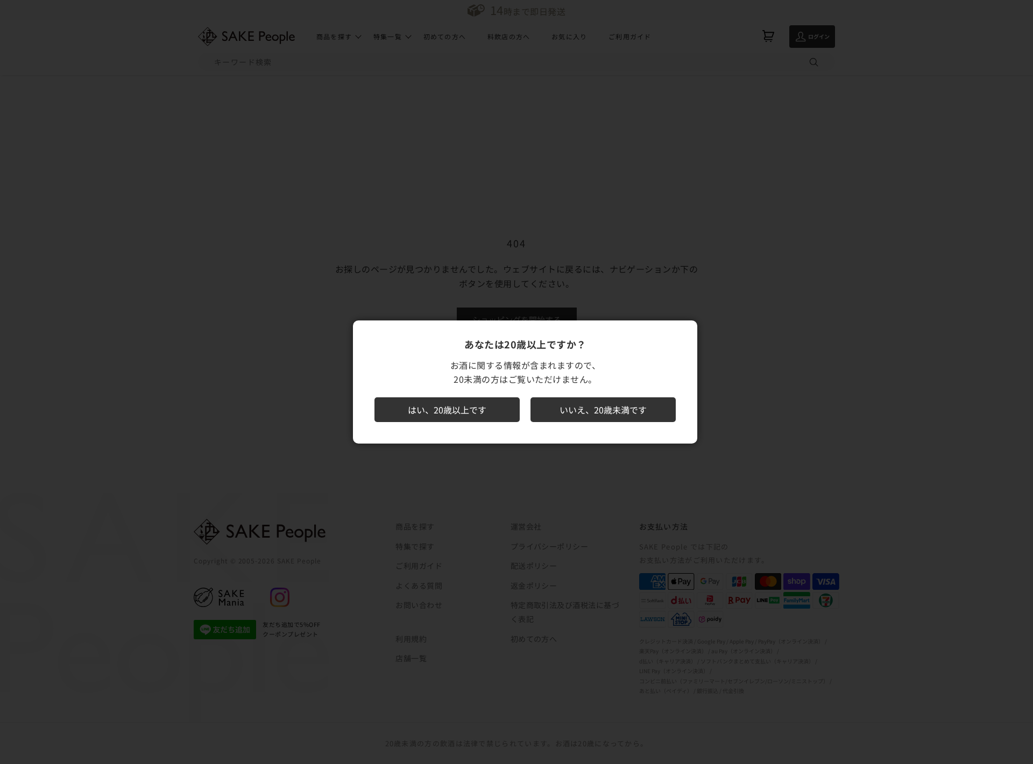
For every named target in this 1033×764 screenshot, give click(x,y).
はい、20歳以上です (447, 409)
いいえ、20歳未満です (603, 409)
